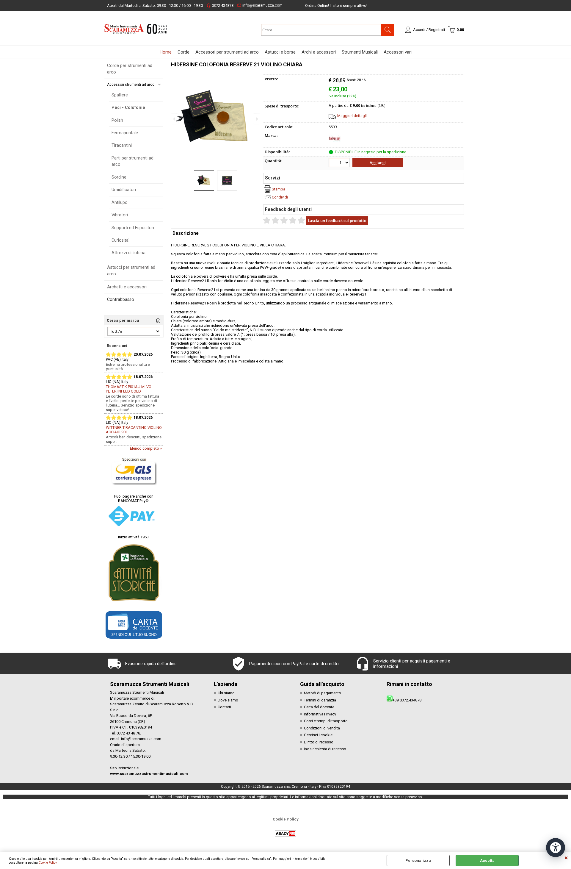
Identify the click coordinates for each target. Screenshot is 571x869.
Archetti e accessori (127, 287)
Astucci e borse (280, 52)
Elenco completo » (146, 448)
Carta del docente (319, 707)
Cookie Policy (48, 863)
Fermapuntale (125, 132)
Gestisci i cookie (318, 735)
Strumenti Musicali (360, 52)
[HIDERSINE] (335, 143)
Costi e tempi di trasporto (326, 721)
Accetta (487, 860)
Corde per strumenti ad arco (129, 69)
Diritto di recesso (318, 742)
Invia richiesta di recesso (325, 749)
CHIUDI (566, 858)
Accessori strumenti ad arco (130, 84)
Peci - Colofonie (128, 107)
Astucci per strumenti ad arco (131, 271)
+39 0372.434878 (407, 700)
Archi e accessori (319, 52)
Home (166, 52)
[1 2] (340, 163)
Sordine (119, 177)
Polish (117, 120)
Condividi (280, 197)
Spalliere (120, 95)
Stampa (278, 189)
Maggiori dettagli (352, 115)
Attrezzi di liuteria (128, 252)
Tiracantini (122, 145)
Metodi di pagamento (322, 693)
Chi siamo (226, 693)
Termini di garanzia (320, 700)
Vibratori (120, 214)
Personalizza (418, 860)
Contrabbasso (120, 299)
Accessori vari (398, 52)
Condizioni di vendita (322, 728)
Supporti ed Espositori (133, 227)
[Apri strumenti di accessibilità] (555, 847)
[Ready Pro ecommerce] (285, 833)
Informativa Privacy (320, 714)
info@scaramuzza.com (260, 5)
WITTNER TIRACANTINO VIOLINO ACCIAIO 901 (134, 429)
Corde (183, 52)
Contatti (224, 707)
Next (256, 118)
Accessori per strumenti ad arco (227, 52)
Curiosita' (120, 240)
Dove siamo (228, 700)
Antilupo (120, 202)
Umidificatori (124, 189)
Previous (175, 118)
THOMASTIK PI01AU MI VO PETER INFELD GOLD (128, 389)
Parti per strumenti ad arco (132, 161)
